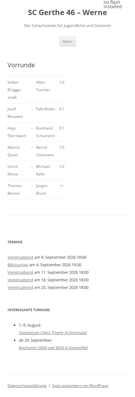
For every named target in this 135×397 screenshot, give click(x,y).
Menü (67, 41)
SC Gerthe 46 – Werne (67, 12)
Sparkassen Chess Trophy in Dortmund (53, 332)
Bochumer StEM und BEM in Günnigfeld (53, 347)
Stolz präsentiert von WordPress (80, 385)
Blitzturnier (18, 264)
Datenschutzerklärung (27, 385)
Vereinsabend (20, 257)
